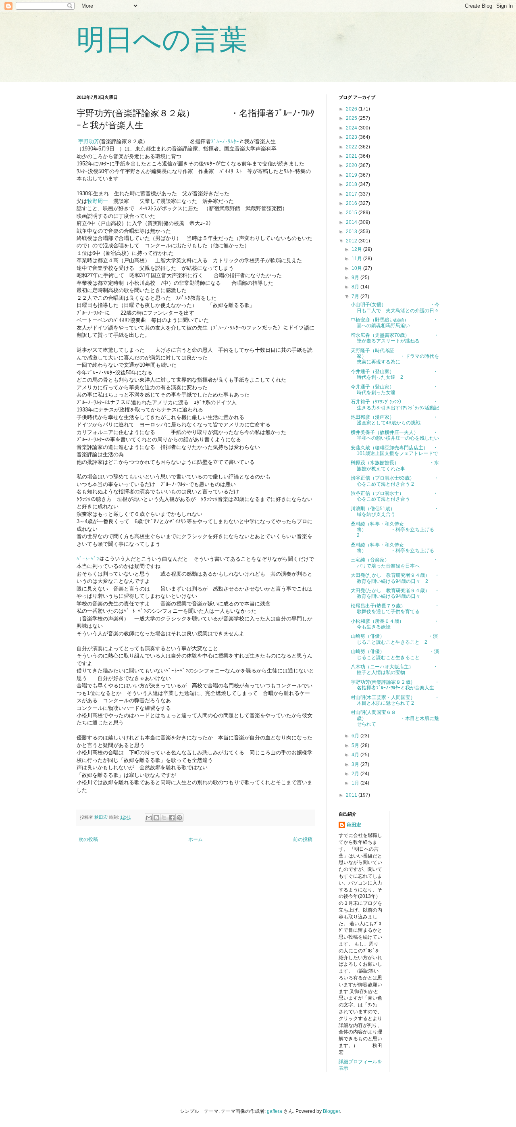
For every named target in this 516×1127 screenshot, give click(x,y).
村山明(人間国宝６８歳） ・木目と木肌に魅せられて (395, 718)
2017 (352, 194)
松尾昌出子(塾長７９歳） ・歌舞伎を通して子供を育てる (395, 608)
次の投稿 (88, 839)
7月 (356, 296)
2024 (352, 128)
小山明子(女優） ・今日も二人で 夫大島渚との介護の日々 (395, 307)
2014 (352, 222)
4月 (356, 755)
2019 (352, 175)
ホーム (195, 839)
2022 (352, 147)
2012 (352, 241)
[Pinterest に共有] (179, 818)
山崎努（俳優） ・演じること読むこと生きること (395, 654)
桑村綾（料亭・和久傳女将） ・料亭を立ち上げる (392, 547)
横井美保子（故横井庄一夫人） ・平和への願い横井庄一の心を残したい (395, 435)
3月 (356, 764)
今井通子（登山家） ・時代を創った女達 (394, 389)
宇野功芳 (88, 141)
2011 (352, 795)
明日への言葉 (162, 39)
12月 (357, 249)
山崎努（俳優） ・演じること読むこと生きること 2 (394, 639)
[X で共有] (164, 818)
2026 (352, 109)
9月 (356, 277)
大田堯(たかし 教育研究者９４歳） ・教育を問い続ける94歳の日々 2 (395, 578)
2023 (352, 137)
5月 (356, 745)
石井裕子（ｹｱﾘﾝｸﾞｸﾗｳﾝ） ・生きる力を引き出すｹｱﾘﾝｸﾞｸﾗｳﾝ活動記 (395, 404)
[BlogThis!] (156, 818)
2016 (352, 203)
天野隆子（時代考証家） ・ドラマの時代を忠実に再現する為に (395, 356)
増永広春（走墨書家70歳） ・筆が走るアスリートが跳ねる (395, 338)
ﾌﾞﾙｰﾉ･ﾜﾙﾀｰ (225, 141)
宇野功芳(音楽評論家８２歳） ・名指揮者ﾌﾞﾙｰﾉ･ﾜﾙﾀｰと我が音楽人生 (395, 685)
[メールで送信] (149, 818)
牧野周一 (97, 201)
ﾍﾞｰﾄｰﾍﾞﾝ (88, 559)
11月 (357, 258)
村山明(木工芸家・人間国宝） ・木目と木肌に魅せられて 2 (395, 700)
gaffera (274, 1111)
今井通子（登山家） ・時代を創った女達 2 (394, 374)
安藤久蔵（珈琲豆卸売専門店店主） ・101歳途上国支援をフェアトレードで (394, 450)
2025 (352, 118)
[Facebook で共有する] (172, 818)
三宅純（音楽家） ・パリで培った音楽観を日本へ (394, 562)
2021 (352, 156)
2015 (352, 212)
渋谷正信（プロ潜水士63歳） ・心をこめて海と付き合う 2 (395, 480)
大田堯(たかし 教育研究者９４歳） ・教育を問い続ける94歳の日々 (395, 593)
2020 (352, 165)
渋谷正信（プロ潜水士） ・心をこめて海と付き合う (394, 496)
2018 (352, 184)
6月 (356, 736)
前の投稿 (302, 839)
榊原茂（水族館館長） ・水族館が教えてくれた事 (395, 465)
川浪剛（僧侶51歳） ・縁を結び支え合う (395, 511)
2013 (352, 231)
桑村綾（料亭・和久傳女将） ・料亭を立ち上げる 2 (395, 529)
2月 (356, 773)
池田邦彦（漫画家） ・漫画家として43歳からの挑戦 (394, 420)
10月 (357, 268)
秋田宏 (354, 825)
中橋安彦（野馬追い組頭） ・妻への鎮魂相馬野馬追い (394, 322)
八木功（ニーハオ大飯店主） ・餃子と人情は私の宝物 (394, 669)
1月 (356, 783)
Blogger (331, 1111)
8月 (356, 287)
